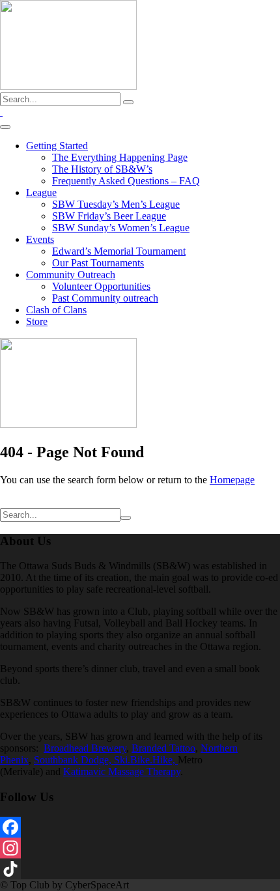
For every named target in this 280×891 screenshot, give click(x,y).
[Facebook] (140, 827)
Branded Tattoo (163, 748)
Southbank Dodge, (74, 759)
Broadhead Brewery (85, 748)
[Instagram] (140, 848)
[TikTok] (140, 868)
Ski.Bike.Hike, (146, 759)
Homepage (232, 479)
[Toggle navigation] (5, 127)
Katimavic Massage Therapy (121, 771)
